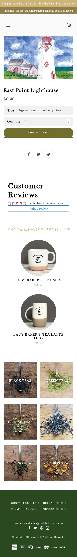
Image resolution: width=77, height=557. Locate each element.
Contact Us (20, 503)
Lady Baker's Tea (57, 537)
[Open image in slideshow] (38, 57)
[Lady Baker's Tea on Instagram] (47, 527)
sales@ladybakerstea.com (47, 523)
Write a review (38, 208)
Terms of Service (24, 509)
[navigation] (8, 25)
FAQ (36, 503)
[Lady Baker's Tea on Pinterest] (41, 527)
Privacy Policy (54, 509)
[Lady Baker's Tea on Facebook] (29, 527)
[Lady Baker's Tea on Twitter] (35, 527)
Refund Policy (54, 503)
